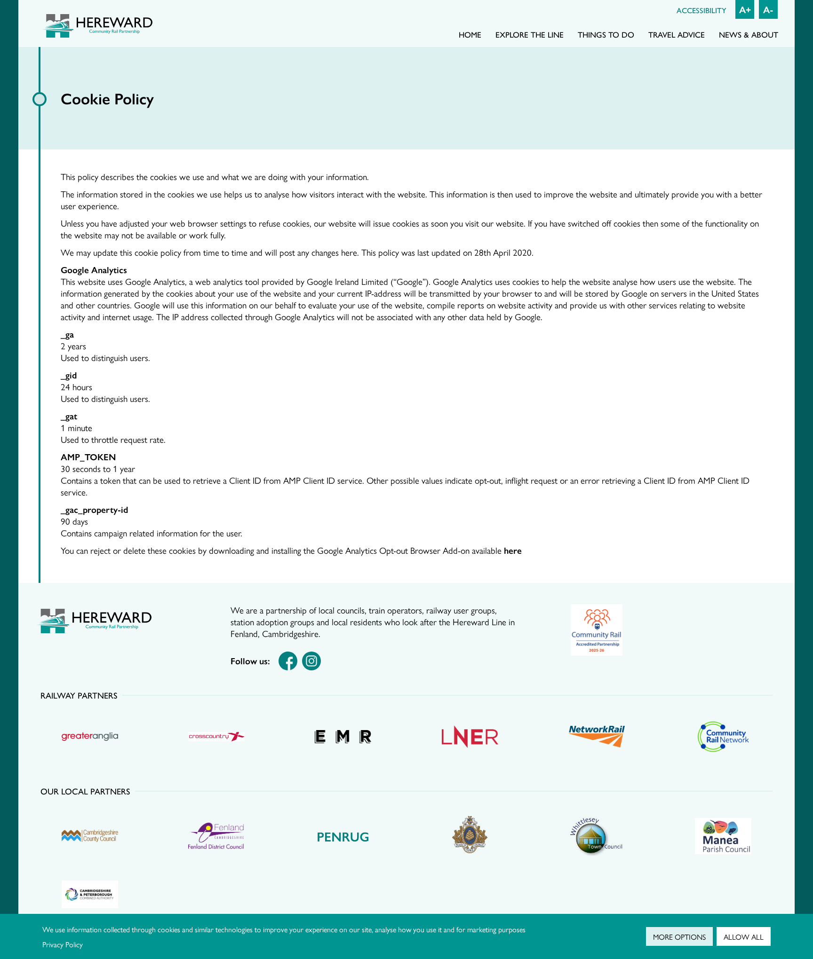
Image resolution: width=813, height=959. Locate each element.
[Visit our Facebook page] (288, 661)
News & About (748, 34)
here (513, 550)
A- (768, 9)
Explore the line (529, 34)
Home (470, 34)
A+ (745, 9)
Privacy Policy (62, 944)
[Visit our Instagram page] (311, 661)
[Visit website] (596, 630)
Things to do (606, 34)
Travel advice (676, 34)
